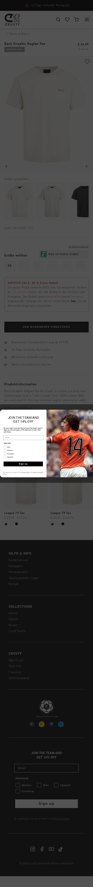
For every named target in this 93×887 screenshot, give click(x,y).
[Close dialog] (90, 413)
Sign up (23, 464)
